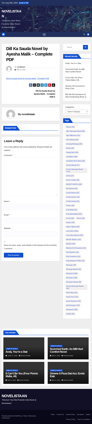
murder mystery (73, 239)
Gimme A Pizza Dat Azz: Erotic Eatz (67, 375)
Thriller (70, 314)
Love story (72, 231)
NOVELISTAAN (14, 396)
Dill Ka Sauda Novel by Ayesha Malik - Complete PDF (27, 78)
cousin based (72, 165)
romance (71, 273)
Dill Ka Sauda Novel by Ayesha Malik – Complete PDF (44, 94)
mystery (70, 244)
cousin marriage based (74, 170)
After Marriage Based (75, 131)
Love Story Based (74, 235)
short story (72, 292)
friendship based (74, 214)
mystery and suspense (76, 248)
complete (71, 157)
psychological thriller (75, 261)
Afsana (70, 127)
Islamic (70, 222)
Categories (69, 107)
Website (7, 228)
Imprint (88, 414)
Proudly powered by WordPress (12, 416)
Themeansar (6, 418)
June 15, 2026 (13, 355)
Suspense (72, 309)
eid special (71, 188)
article (70, 148)
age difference (73, 135)
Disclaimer (80, 414)
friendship (71, 210)
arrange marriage (74, 144)
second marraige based (74, 287)
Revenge (71, 265)
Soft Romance (73, 305)
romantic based (73, 282)
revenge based (73, 269)
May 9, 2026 (56, 355)
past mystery (72, 252)
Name (7, 201)
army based (72, 140)
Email (7, 215)
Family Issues (72, 201)
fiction (70, 205)
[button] (84, 34)
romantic (71, 278)
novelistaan (21, 67)
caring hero (72, 152)
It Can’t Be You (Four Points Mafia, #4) (22, 375)
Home (53, 414)
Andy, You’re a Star (73, 63)
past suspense (73, 256)
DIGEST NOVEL (74, 184)
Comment (8, 155)
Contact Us (60, 414)
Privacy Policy (71, 419)
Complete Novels (12, 348)
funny (70, 218)
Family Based (72, 193)
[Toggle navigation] (44, 34)
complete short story (75, 161)
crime (70, 176)
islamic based (72, 227)
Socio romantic (73, 301)
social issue (72, 297)
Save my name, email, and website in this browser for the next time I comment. (30, 247)
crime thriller (72, 180)
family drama (73, 197)
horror (81, 218)
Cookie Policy (70, 414)
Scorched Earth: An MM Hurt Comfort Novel (66, 350)
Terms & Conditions (84, 419)
